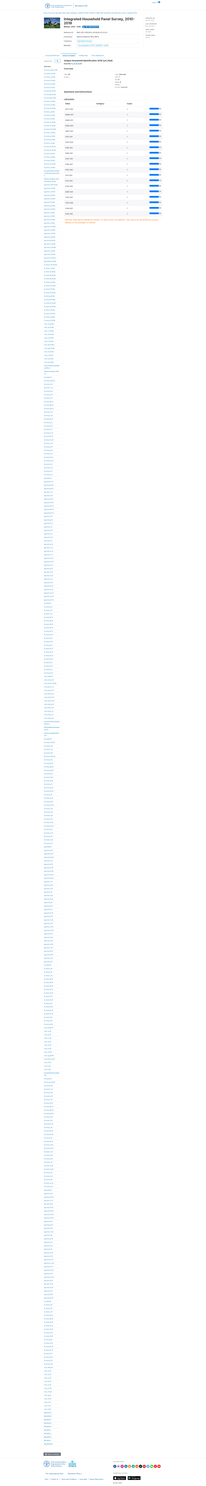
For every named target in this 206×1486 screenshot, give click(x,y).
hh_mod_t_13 (48, 464)
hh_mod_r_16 (48, 819)
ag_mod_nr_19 (48, 1259)
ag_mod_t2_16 (48, 954)
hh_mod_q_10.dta (49, 139)
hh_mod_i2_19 (48, 1124)
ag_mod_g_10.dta (49, 205)
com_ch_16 (47, 1062)
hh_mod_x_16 (48, 843)
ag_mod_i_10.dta (49, 212)
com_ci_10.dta (48, 355)
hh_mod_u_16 (48, 833)
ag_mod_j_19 (48, 1242)
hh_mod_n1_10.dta (50, 125)
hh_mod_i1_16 (48, 777)
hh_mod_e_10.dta (49, 84)
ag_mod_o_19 (48, 1266)
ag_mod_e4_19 (49, 1218)
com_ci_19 (47, 1402)
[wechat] (151, 1466)
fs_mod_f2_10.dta (49, 292)
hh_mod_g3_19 (49, 1113)
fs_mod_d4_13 (48, 627)
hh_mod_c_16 (48, 749)
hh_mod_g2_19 (49, 1110)
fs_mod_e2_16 (48, 993)
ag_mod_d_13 (48, 495)
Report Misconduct (96, 1479)
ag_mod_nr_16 (48, 920)
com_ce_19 (47, 1385)
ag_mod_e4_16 (49, 878)
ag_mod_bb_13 (49, 488)
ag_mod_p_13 (48, 565)
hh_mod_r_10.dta (49, 143)
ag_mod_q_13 (48, 568)
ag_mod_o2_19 (49, 1270)
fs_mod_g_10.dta (49, 296)
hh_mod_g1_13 (48, 401)
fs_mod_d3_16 (48, 986)
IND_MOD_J (47, 1433)
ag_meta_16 (48, 847)
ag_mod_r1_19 (48, 1284)
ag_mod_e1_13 (48, 499)
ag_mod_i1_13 (48, 530)
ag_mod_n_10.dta (49, 230)
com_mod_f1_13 (49, 697)
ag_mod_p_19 (48, 1273)
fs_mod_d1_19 (48, 1315)
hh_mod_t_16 (48, 829)
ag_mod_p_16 (48, 934)
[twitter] (148, 1466)
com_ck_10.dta (49, 362)
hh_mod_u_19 (48, 1176)
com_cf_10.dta (48, 341)
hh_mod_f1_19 (48, 1103)
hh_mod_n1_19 (48, 1145)
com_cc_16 (47, 1038)
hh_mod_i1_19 (48, 1120)
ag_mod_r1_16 (48, 941)
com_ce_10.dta (49, 338)
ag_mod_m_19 (48, 1252)
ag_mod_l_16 (48, 909)
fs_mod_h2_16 (48, 1010)
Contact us (54, 1479)
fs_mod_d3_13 (48, 624)
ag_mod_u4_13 (49, 600)
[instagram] (122, 1466)
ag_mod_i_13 (48, 527)
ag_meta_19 (48, 1190)
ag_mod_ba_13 (49, 485)
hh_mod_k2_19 (48, 1134)
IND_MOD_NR (48, 1444)
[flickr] (118, 1466)
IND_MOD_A (48, 1413)
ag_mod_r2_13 (48, 575)
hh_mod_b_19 (48, 1086)
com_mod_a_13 (49, 680)
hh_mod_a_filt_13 (49, 380)
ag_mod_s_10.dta (49, 251)
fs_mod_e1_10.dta (49, 282)
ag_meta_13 (48, 478)
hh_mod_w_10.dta (49, 164)
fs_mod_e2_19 (48, 1329)
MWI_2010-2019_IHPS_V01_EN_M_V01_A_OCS (111, 13)
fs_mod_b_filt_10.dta (50, 265)
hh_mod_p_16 (48, 812)
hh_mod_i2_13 (48, 419)
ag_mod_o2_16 (49, 930)
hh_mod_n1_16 (48, 801)
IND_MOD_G (48, 1423)
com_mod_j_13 (48, 714)
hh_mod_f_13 (48, 398)
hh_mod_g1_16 (48, 763)
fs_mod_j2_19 (48, 1364)
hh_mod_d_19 (48, 1092)
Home (45, 13)
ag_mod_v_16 (48, 961)
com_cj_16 (47, 1069)
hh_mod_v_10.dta (49, 160)
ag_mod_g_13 (48, 520)
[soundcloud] (137, 1466)
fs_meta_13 (47, 603)
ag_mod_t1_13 (48, 582)
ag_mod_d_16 (48, 864)
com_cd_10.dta (49, 334)
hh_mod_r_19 (48, 1162)
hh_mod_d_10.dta (49, 80)
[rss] (129, 1466)
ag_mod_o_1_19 (49, 1263)
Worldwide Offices (74, 1474)
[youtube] (159, 1466)
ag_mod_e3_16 (49, 874)
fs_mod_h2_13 (48, 652)
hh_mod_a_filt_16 (49, 742)
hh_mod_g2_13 (49, 405)
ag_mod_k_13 (48, 537)
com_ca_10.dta (49, 324)
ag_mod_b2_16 (49, 857)
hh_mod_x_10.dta (49, 167)
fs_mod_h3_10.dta (50, 306)
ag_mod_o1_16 (48, 927)
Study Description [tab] (52, 55)
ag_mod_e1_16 (48, 867)
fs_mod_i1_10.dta (49, 310)
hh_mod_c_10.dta (49, 77)
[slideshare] (133, 1466)
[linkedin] (125, 1466)
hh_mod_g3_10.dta (50, 98)
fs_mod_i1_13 (48, 662)
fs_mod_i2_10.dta (49, 313)
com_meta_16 (48, 1027)
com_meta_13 (48, 676)
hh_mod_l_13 (48, 429)
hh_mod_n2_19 (49, 1148)
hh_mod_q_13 (48, 450)
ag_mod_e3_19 (49, 1214)
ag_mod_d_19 (48, 1204)
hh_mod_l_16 (48, 794)
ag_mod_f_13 (48, 516)
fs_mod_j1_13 (48, 669)
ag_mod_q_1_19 (49, 1277)
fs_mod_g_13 (48, 645)
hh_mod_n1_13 (48, 436)
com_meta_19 (48, 1367)
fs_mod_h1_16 (48, 1007)
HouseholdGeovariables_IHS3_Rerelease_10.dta (51, 173)
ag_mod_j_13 (48, 534)
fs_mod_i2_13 (48, 666)
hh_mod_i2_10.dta (49, 108)
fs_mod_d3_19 (48, 1322)
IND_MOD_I (47, 1430)
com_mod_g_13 (49, 704)
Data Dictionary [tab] (69, 56)
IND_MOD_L (47, 1440)
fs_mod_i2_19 (48, 1357)
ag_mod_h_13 (48, 523)
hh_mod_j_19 (48, 1127)
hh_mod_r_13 (48, 454)
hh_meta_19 (48, 1079)
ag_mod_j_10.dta (49, 216)
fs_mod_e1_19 (48, 1326)
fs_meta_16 (47, 965)
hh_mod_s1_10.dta (50, 146)
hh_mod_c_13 (48, 387)
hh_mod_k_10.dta (49, 115)
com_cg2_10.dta (49, 348)
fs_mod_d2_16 (48, 982)
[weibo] (155, 1466)
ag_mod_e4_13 (49, 509)
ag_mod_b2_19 (49, 1197)
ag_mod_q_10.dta (49, 240)
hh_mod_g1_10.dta (50, 91)
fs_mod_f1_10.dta (49, 289)
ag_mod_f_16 (48, 881)
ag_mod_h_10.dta (49, 209)
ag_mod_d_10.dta (49, 195)
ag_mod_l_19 (48, 1249)
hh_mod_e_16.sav (49, 756)
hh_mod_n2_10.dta (50, 129)
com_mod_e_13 (49, 694)
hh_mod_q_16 (48, 815)
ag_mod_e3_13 (49, 506)
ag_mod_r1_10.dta (49, 244)
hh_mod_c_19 (48, 1089)
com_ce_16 (47, 1045)
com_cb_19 (47, 1374)
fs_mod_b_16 (48, 972)
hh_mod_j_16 (48, 784)
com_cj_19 (47, 1406)
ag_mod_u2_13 (49, 593)
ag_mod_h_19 (48, 1228)
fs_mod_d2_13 (48, 620)
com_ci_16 (47, 1066)
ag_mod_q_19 (48, 1280)
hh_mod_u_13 (48, 467)
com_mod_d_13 (49, 690)
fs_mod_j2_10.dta (49, 320)
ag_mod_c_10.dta (49, 192)
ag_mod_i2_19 (48, 1239)
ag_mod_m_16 (48, 913)
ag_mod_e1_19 (48, 1207)
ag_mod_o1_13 (48, 558)
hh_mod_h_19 (48, 1117)
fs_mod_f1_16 (48, 996)
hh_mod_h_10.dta (49, 101)
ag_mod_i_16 (48, 892)
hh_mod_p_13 (48, 447)
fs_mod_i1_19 (48, 1353)
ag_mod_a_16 (48, 850)
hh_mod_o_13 (48, 443)
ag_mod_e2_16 (49, 871)
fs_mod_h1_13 (48, 648)
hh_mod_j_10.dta (49, 112)
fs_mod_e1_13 (48, 631)
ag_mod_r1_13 (48, 572)
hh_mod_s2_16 (48, 826)
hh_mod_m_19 (48, 1141)
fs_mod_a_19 (48, 1305)
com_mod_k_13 (49, 718)
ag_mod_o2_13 (49, 561)
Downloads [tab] (83, 55)
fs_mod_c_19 (48, 1312)
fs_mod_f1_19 (48, 1332)
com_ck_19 (47, 1409)
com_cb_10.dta (49, 327)
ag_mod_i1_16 (48, 895)
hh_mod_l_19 (48, 1138)
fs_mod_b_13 (48, 610)
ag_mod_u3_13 (49, 596)
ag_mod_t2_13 (48, 586)
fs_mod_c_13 (48, 614)
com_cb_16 (47, 1034)
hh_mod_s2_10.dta (50, 150)
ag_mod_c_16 (48, 861)
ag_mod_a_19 (48, 1193)
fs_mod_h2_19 (48, 1346)
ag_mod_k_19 (48, 1246)
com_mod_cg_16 (49, 1059)
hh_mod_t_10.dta (49, 153)
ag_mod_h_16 (48, 888)
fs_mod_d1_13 (48, 617)
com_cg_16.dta (49, 1055)
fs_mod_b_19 (48, 1308)
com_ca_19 (47, 1371)
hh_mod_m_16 (48, 798)
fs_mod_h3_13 (48, 655)
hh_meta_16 (48, 739)
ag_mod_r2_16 (48, 944)
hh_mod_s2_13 (48, 460)
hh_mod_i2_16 (48, 781)
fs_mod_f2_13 (48, 641)
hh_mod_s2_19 (48, 1169)
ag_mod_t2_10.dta (50, 258)
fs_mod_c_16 (48, 975)
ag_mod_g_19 (48, 1225)
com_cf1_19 (47, 1388)
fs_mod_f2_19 (48, 1336)
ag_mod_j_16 (48, 902)
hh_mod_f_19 (48, 1099)
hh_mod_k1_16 (48, 787)
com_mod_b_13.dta (50, 683)
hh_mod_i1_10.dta (49, 105)
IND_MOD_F (47, 1419)
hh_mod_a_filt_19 (49, 1082)
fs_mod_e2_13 (48, 634)
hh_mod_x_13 (48, 474)
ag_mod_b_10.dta (49, 188)
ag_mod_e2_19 (49, 1211)
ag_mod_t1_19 (48, 1294)
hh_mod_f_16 (48, 760)
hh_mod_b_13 (48, 384)
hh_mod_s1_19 (48, 1166)
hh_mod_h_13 (48, 412)
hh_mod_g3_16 (49, 770)
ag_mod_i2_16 (48, 899)
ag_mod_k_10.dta (49, 219)
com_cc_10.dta (49, 331)
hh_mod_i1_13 (48, 415)
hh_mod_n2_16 (49, 805)
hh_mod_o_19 (48, 1152)
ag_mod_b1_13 (48, 481)
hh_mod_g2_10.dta (50, 94)
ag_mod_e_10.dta (49, 198)
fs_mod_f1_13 (48, 638)
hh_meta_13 (48, 377)
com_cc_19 (47, 1378)
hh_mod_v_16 (48, 836)
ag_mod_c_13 (48, 492)
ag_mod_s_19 (48, 1291)
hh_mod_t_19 (48, 1172)
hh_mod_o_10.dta (49, 132)
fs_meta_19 (47, 1301)
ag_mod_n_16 (48, 916)
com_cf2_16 (48, 1052)
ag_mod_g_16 (48, 885)
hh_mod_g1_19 (48, 1106)
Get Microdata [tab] (98, 55)
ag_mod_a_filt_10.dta (50, 185)
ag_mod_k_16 (48, 906)
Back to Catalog (53, 1454)
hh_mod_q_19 (48, 1159)
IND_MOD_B (47, 1416)
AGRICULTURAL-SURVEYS (86, 13)
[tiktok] (140, 1466)
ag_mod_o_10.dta (49, 233)
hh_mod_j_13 (48, 422)
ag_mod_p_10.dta (49, 237)
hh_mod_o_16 (48, 808)
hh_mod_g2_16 (49, 767)
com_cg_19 (47, 1395)
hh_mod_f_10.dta (49, 87)
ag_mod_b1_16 (48, 854)
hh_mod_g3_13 (49, 408)
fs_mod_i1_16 (48, 1017)
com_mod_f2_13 (49, 701)
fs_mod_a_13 (48, 607)
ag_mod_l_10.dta (49, 223)
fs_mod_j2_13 (48, 673)
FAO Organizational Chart (54, 1474)
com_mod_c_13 (49, 687)
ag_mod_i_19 (48, 1235)
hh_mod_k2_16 (48, 791)
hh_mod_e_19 (48, 1096)
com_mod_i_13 (48, 711)
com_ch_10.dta (49, 352)
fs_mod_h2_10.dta (50, 303)
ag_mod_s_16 (48, 947)
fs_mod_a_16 (48, 968)
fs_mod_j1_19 (48, 1360)
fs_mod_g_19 (48, 1339)
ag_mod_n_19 (48, 1256)
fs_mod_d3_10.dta (50, 278)
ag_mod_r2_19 (48, 1287)
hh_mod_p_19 (48, 1155)
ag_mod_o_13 (48, 554)
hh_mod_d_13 (48, 391)
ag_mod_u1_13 (48, 589)
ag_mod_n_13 (48, 547)
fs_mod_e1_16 (48, 989)
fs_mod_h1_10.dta (49, 299)
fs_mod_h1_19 (48, 1343)
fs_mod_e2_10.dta (50, 285)
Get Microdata (91, 27)
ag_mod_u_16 (48, 958)
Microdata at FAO (81, 6)
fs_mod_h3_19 (48, 1350)
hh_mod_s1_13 (48, 457)
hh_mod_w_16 (48, 840)
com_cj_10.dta (48, 358)
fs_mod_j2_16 (48, 1024)
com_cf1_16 (47, 1048)
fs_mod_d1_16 (48, 979)
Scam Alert (83, 1479)
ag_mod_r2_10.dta (50, 247)
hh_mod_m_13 (48, 433)
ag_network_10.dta (50, 261)
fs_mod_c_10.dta (49, 268)
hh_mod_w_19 (48, 1183)
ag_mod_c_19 (48, 1200)
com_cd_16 (47, 1041)
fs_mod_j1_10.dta (49, 317)
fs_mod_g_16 (48, 1003)
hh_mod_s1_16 (48, 822)
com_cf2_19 (48, 1392)
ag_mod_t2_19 (48, 1298)
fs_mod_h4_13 (48, 659)
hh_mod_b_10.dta (49, 73)
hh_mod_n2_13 (49, 440)
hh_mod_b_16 (48, 746)
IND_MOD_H (48, 1426)
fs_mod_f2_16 (48, 1000)
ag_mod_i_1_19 (48, 1232)
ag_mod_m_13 (48, 544)
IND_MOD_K (47, 1437)
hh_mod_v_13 (48, 471)
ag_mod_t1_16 (48, 951)
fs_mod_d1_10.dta (49, 272)
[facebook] (114, 1466)
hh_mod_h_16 (48, 774)
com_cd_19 (47, 1381)
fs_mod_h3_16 (48, 1014)
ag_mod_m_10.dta (49, 226)
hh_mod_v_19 (48, 1179)
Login (153, 2)
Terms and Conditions (69, 1479)
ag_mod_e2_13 (49, 502)
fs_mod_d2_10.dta (50, 275)
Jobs (46, 1479)
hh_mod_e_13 (48, 394)
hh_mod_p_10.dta (49, 136)
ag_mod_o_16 (48, 923)
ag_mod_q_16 (48, 937)
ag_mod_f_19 (48, 1221)
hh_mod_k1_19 (48, 1131)
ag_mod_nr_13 (48, 551)
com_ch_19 (47, 1399)
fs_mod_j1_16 (48, 1021)
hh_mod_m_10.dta (49, 122)
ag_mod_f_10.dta (49, 202)
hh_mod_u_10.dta (49, 157)
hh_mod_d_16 (48, 753)
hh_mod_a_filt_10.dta (50, 70)
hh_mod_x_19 (48, 1186)
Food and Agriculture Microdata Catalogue (63, 13)
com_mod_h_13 (49, 707)
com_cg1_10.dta (49, 345)
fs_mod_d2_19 (48, 1319)
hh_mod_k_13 (48, 426)
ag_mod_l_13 (48, 540)
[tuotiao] (144, 1466)
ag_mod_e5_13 (49, 513)
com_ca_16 (47, 1031)
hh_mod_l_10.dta (49, 119)
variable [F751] (132, 13)
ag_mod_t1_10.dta (49, 254)
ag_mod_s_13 (48, 579)
